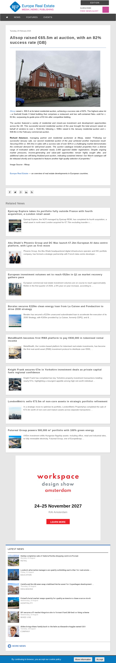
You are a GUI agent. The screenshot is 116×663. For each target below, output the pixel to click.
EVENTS (48, 17)
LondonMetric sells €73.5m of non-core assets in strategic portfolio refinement (58, 401)
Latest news (16, 549)
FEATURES (32, 17)
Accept (99, 659)
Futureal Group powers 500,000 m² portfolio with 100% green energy (51, 430)
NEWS (17, 17)
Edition (94, 3)
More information (83, 659)
